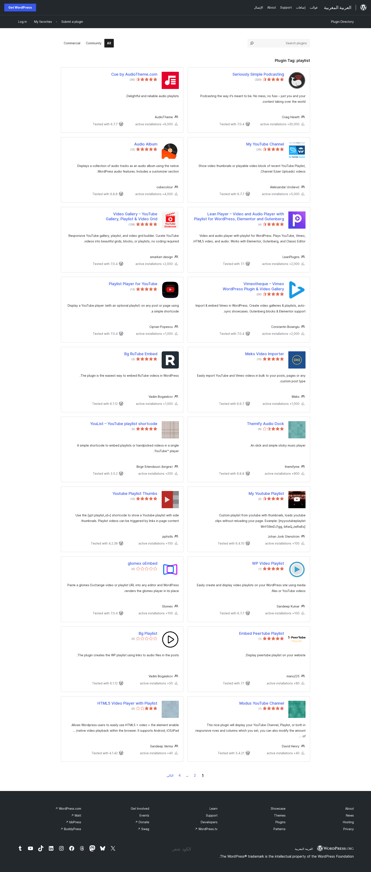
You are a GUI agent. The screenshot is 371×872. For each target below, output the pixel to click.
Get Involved (140, 808)
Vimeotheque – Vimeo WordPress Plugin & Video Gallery (253, 286)
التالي (170, 775)
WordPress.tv (206, 829)
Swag (143, 829)
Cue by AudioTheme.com (134, 74)
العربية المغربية (304, 849)
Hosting (348, 822)
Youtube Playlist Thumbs (135, 493)
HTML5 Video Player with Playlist (127, 703)
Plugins (280, 822)
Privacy (348, 829)
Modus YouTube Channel (261, 703)
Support (211, 815)
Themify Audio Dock (265, 423)
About (349, 808)
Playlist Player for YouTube (133, 283)
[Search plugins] (252, 43)
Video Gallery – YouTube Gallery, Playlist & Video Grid (131, 216)
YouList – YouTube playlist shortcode (123, 423)
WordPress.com (68, 808)
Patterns (280, 829)
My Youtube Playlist (266, 493)
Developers (209, 822)
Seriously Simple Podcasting (258, 74)
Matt (76, 815)
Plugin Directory (342, 21)
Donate (142, 822)
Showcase (278, 808)
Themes (280, 815)
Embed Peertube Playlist (261, 633)
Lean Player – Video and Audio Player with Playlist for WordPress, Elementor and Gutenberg (239, 216)
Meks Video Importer (264, 354)
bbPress (73, 822)
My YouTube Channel (265, 144)
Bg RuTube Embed (140, 354)
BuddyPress (70, 829)
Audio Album (145, 144)
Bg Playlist (148, 633)
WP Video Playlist (268, 563)
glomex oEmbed (142, 563)
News (350, 815)
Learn (213, 808)
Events (144, 815)
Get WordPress (20, 7)
